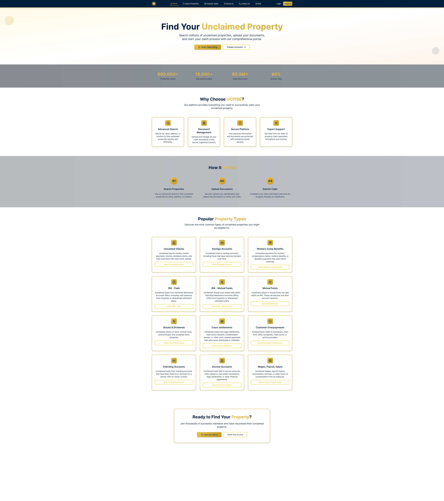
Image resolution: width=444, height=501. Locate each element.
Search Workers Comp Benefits (270, 267)
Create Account (235, 47)
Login (279, 4)
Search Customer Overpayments (270, 343)
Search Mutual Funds (270, 304)
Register (288, 4)
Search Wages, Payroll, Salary (270, 382)
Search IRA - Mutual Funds (222, 306)
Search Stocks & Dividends (174, 343)
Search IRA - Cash (174, 306)
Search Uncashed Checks (174, 264)
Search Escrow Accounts (222, 385)
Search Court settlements (222, 346)
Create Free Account (235, 435)
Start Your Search (211, 435)
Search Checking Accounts (174, 382)
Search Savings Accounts (222, 264)
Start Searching (209, 47)
